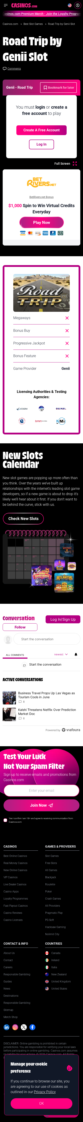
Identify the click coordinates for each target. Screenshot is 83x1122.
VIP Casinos (10, 877)
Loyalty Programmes (16, 898)
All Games (51, 870)
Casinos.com (11, 24)
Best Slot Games (33, 24)
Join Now (38, 805)
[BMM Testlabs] (41, 421)
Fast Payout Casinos (16, 905)
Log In (41, 144)
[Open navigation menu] (5, 5)
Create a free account (41, 130)
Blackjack (50, 877)
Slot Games (52, 856)
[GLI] (22, 421)
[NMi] (61, 421)
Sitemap (8, 1010)
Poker (48, 891)
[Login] (77, 5)
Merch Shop (11, 1017)
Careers (8, 967)
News (7, 988)
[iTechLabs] (41, 408)
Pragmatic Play (54, 912)
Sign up (69, 619)
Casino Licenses (13, 920)
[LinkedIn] (7, 1027)
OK (41, 1103)
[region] (41, 675)
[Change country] (69, 5)
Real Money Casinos (15, 863)
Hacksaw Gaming (55, 927)
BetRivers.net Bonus (41, 197)
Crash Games (53, 898)
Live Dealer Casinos (15, 884)
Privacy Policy (45, 1092)
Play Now (41, 222)
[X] (24, 1027)
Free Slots (51, 863)
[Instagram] (15, 1027)
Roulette (50, 884)
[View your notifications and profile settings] (75, 654)
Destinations (11, 995)
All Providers (52, 905)
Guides (8, 981)
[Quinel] (61, 408)
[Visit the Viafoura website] (71, 730)
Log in (55, 619)
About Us (9, 953)
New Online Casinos (15, 870)
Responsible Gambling (17, 974)
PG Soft (49, 920)
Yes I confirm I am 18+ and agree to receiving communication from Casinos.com (41, 820)
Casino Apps (11, 891)
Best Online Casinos (15, 856)
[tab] (15, 654)
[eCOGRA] (22, 408)
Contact (8, 960)
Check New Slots (23, 518)
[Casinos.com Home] (24, 5)
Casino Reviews (13, 912)
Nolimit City (52, 934)
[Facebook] (32, 1027)
